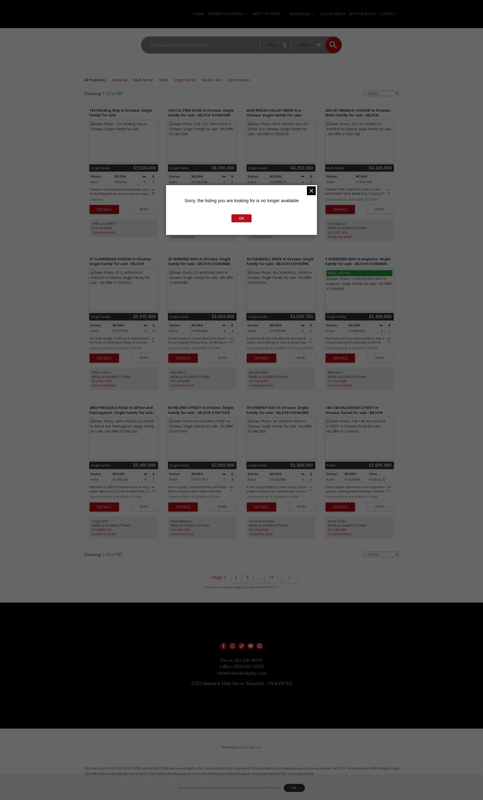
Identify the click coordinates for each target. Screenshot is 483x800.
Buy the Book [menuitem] (362, 14)
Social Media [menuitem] (332, 14)
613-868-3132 (101, 530)
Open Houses (239, 79)
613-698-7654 (180, 530)
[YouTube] (250, 646)
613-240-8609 (101, 228)
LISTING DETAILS (104, 209)
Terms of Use (272, 787)
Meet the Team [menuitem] (266, 14)
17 (271, 577)
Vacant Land (212, 79)
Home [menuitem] (198, 14)
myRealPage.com (249, 747)
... (259, 577)
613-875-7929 (101, 381)
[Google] (259, 646)
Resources (300, 14)
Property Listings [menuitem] (225, 14)
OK (294, 788)
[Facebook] (223, 646)
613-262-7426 (337, 232)
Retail (163, 79)
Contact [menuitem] (388, 14)
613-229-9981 (180, 381)
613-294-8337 (259, 381)
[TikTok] (241, 646)
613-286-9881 (337, 530)
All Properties (95, 79)
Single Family (184, 79)
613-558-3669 (259, 530)
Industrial (119, 79)
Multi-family (142, 79)
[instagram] (232, 646)
